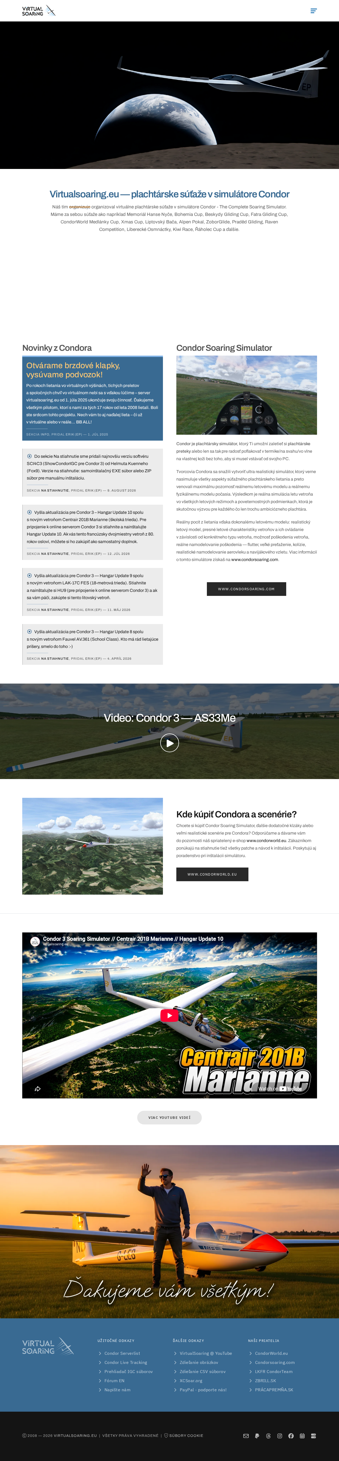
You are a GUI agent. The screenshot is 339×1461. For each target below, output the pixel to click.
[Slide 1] (131, 161)
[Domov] (38, 10)
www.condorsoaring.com (254, 559)
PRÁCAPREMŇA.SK (274, 1389)
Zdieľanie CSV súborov (203, 1371)
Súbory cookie (186, 1436)
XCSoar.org (191, 1380)
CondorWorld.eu (271, 1353)
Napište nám (118, 1389)
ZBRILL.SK (265, 1380)
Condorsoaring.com (275, 1362)
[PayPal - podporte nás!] (257, 1436)
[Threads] (268, 1436)
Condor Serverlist (122, 1353)
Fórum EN (115, 1380)
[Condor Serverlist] (313, 1436)
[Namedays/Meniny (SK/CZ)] (302, 1436)
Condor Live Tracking (126, 1362)
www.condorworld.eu (266, 840)
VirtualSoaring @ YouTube (206, 1353)
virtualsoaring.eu (75, 1436)
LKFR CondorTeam (274, 1371)
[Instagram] (279, 1436)
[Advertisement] (169, 286)
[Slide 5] (170, 161)
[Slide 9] (208, 161)
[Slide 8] (199, 161)
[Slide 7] (189, 161)
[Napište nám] (246, 1436)
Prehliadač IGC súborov (129, 1371)
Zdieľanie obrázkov (199, 1362)
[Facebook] (291, 1436)
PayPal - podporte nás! (203, 1389)
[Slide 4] (160, 161)
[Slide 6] (179, 161)
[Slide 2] (141, 161)
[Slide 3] (150, 161)
